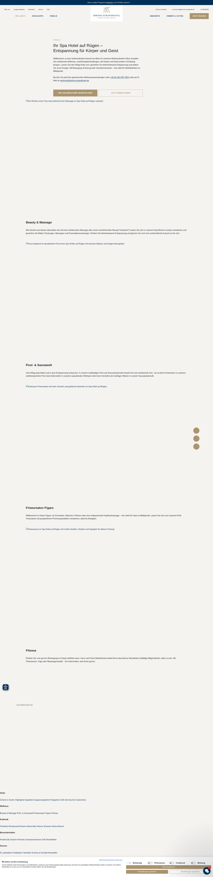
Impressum (118, 860)
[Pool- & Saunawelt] (106, 302)
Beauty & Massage (39, 222)
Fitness (31, 650)
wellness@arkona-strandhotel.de (74, 81)
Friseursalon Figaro (40, 507)
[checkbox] (128, 863)
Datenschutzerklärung (106, 860)
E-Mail (8, 705)
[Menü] (6, 16)
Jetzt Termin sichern (120, 93)
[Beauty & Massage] (106, 160)
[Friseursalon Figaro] (106, 445)
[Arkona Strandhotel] (106, 12)
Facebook (8, 759)
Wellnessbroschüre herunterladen (75, 93)
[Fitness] (106, 588)
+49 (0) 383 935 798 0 (119, 77)
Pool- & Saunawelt (39, 365)
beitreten (109, 2)
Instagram (8, 764)
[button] (192, 849)
